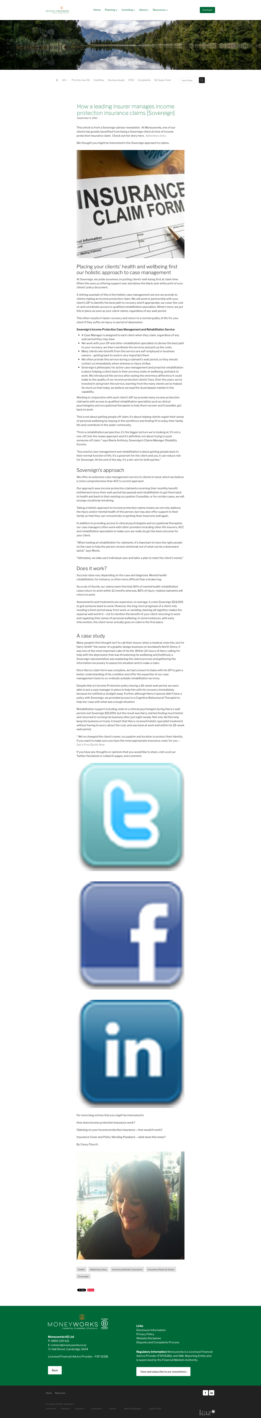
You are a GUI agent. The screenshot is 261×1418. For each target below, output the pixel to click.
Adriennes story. (156, 135)
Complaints (144, 80)
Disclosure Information (151, 1330)
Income (112, 1408)
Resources (159, 9)
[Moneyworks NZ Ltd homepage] (63, 10)
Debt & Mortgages (132, 1408)
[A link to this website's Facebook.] (205, 1393)
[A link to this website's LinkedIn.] (211, 1393)
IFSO (131, 80)
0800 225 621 (60, 1341)
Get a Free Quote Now (91, 744)
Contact (207, 10)
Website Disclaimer (148, 1338)
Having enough (116, 80)
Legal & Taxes (155, 1408)
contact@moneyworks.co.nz (68, 1345)
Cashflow (99, 80)
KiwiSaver (65, 1408)
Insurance (79, 1408)
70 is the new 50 (80, 80)
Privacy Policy (145, 1334)
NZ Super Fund (162, 80)
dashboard (69, 1403)
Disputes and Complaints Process (157, 1342)
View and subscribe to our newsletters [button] (163, 1371)
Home (97, 9)
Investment (96, 1408)
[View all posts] (57, 80)
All (64, 80)
